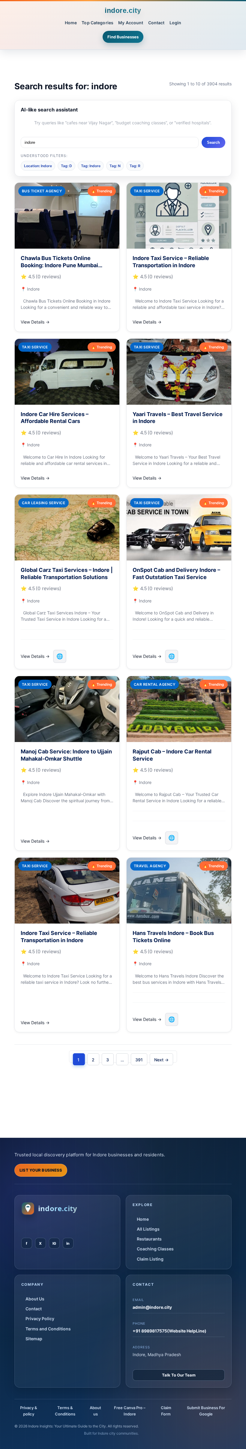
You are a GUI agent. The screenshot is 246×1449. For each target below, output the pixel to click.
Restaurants (149, 1238)
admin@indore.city (152, 1307)
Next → (161, 1059)
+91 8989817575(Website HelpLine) (169, 1330)
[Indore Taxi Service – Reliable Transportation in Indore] (179, 216)
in (68, 1243)
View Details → (35, 321)
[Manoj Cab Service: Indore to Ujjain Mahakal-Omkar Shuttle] (67, 709)
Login (176, 22)
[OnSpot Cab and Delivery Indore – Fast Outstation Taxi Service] (179, 527)
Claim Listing (150, 1258)
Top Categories (97, 22)
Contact (156, 22)
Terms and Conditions (48, 1328)
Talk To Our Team (179, 1375)
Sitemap (34, 1338)
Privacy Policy (40, 1318)
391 (139, 1059)
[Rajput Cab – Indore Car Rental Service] (179, 709)
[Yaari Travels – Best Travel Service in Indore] (179, 372)
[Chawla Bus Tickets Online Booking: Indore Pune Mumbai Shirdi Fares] (67, 216)
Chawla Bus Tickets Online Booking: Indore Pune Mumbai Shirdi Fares (59, 265)
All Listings (148, 1229)
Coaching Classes (155, 1248)
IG (54, 1243)
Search (213, 142)
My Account (130, 22)
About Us (35, 1298)
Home (71, 22)
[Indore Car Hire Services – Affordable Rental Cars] (67, 372)
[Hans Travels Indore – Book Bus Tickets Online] (179, 891)
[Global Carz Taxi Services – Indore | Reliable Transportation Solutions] (67, 527)
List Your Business (41, 1170)
